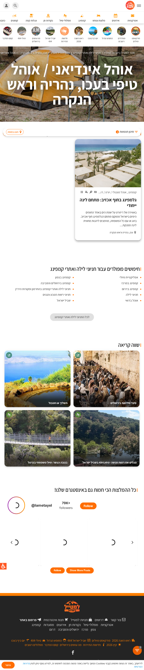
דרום (52, 629)
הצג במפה (13, 132)
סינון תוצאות (125, 132)
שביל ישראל (63, 300)
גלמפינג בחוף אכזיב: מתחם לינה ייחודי (108, 202)
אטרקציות (107, 625)
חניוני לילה (132, 295)
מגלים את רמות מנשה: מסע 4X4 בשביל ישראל (109, 462)
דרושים (99, 620)
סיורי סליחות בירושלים (123, 403)
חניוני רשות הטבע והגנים (56, 295)
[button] (140, 5)
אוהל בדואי (131, 300)
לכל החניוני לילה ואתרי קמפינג (72, 317)
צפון (93, 629)
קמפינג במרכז (130, 283)
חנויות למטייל (79, 620)
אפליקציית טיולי (129, 277)
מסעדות (49, 625)
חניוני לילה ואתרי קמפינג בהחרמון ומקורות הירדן (42, 289)
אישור (8, 665)
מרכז (85, 629)
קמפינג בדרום (130, 289)
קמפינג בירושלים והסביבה (55, 283)
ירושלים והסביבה (68, 629)
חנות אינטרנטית (54, 620)
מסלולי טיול (90, 625)
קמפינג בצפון (62, 277)
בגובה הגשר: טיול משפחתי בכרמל (48, 462)
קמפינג (132, 192)
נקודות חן (75, 625)
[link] (72, 653)
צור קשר (116, 620)
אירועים (61, 625)
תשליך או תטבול (58, 403)
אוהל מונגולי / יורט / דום (112, 192)
